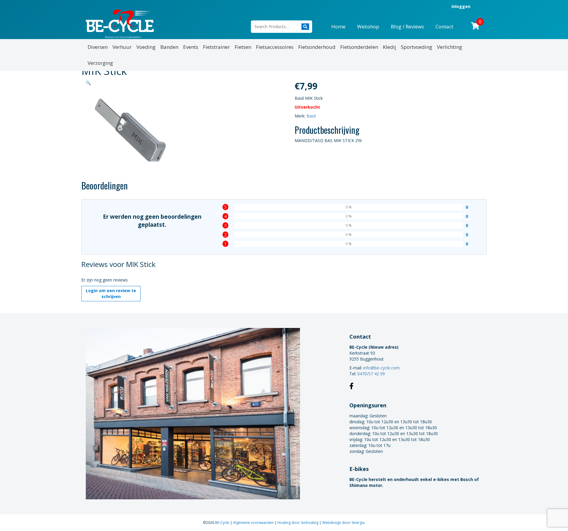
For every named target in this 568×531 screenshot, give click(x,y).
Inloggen (460, 6)
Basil (311, 116)
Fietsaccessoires (274, 47)
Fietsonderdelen (359, 47)
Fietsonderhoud (316, 47)
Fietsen (243, 47)
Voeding (146, 47)
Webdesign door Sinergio (343, 522)
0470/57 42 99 (371, 373)
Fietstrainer (216, 47)
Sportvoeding (416, 47)
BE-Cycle (222, 522)
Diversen (98, 47)
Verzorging (100, 62)
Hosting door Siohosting (298, 522)
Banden (169, 47)
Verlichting (449, 47)
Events (190, 47)
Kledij (389, 47)
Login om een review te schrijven (111, 293)
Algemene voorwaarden (254, 522)
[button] (88, 83)
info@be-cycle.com (381, 368)
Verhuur (122, 47)
